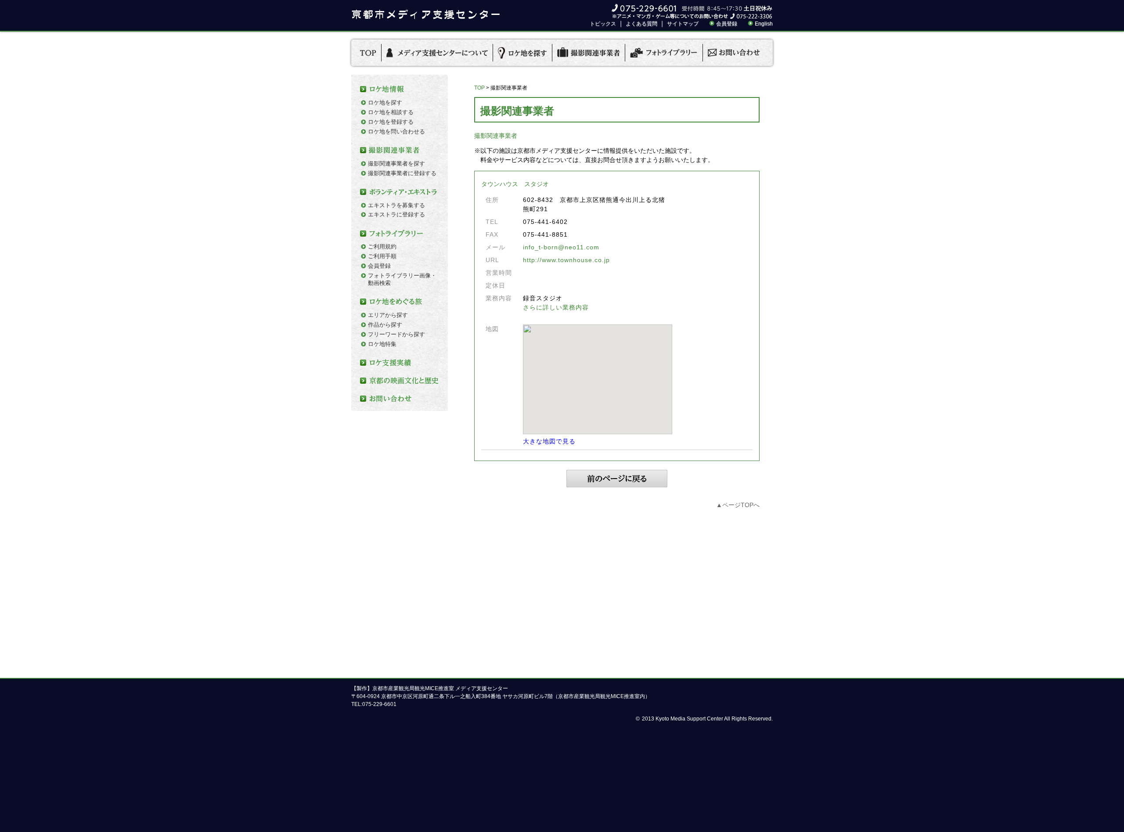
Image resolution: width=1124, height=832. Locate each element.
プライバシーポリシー (578, 659)
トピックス (603, 24)
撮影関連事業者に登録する (402, 173)
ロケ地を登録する (391, 122)
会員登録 (726, 24)
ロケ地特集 (382, 344)
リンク (627, 659)
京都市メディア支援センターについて (487, 659)
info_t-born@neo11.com (561, 247)
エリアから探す (388, 315)
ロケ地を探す (385, 102)
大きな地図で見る (549, 441)
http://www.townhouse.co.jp (566, 259)
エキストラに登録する (396, 214)
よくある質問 (641, 24)
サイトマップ (683, 24)
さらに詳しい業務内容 (556, 307)
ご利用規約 (382, 246)
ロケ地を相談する (391, 112)
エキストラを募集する (396, 205)
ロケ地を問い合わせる (396, 131)
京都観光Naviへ (667, 659)
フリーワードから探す (396, 334)
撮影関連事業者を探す (396, 163)
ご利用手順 (382, 256)
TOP (479, 88)
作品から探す (385, 324)
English (764, 24)
